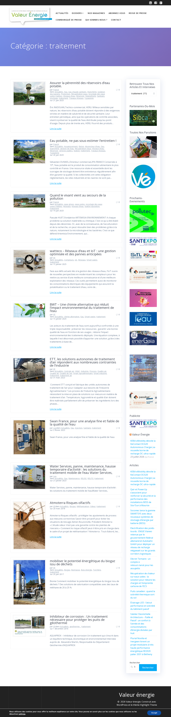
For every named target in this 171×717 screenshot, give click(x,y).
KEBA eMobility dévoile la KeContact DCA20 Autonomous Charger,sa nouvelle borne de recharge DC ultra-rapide (143, 447)
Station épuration (92, 206)
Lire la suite (55, 128)
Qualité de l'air (66, 373)
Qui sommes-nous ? (96, 20)
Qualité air (54, 373)
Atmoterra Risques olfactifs (70, 502)
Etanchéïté (92, 92)
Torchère (97, 570)
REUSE (83, 478)
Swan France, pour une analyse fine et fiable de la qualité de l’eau (84, 422)
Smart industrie (100, 373)
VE (54, 257)
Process (93, 371)
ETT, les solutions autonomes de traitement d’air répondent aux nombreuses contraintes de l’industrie (83, 362)
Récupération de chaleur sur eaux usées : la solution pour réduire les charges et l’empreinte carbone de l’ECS (142, 580)
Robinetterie (90, 96)
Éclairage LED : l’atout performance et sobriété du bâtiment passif (142, 605)
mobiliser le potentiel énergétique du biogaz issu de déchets (82, 562)
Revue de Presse (138, 13)
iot (76, 260)
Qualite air (102, 371)
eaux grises (69, 204)
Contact (116, 20)
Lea (54, 428)
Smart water (92, 260)
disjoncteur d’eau (92, 146)
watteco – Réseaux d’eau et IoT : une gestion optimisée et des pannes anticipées (83, 252)
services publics (66, 150)
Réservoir (80, 96)
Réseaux (67, 206)
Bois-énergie (86, 570)
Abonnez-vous (117, 13)
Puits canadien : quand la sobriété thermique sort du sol (142, 594)
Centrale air (69, 371)
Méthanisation (83, 506)
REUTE (90, 478)
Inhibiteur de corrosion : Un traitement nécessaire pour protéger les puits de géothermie (79, 619)
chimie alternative (71, 316)
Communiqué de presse (69, 20)
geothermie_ (75, 626)
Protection (65, 94)
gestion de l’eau (67, 148)
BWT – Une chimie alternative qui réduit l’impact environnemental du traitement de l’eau (82, 307)
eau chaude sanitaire (77, 92)
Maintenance (74, 478)
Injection (78, 428)
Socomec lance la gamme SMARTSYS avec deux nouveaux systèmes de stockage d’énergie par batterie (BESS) (142, 517)
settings (22, 714)
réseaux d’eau (69, 96)
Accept (154, 713)
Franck (56, 89)
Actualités (62, 13)
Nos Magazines (96, 13)
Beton (81, 146)
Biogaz (73, 506)
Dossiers (77, 13)
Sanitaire (100, 96)
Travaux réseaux (76, 98)
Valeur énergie (141, 434)
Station (77, 150)
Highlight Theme (148, 704)
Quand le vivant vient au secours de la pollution (78, 197)
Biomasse (75, 570)
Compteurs (69, 260)
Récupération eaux (79, 94)
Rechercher (135, 662)
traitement (63, 98)
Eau (65, 92)
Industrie (84, 371)
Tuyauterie (89, 98)
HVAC (77, 371)
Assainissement (71, 146)
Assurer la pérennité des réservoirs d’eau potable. (80, 84)
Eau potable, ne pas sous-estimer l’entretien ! (83, 140)
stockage (54, 98)
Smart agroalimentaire (83, 373)
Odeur (93, 506)
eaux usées (80, 204)
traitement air (66, 375)
